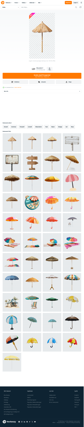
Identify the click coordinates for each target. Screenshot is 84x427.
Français (75, 404)
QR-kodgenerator (8, 414)
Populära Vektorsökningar (34, 402)
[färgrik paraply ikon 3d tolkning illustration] (32, 342)
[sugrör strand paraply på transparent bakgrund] (12, 182)
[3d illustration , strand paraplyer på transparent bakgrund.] (32, 322)
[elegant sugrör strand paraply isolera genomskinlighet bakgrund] (52, 262)
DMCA (28, 397)
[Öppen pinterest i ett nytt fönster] (27, 421)
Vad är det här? (17, 87)
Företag (6, 402)
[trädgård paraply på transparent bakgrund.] (52, 302)
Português (76, 400)
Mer (39, 2)
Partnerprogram (31, 400)
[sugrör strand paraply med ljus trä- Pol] (12, 142)
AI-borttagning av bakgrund (11, 412)
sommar (13, 127)
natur (53, 127)
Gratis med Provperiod (41, 75)
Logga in (74, 2)
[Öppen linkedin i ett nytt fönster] (24, 421)
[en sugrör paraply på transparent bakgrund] (52, 162)
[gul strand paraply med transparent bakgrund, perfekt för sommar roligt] (52, 182)
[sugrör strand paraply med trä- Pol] (32, 142)
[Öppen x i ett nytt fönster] (32, 421)
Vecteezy (6, 397)
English (75, 395)
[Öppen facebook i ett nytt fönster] (19, 421)
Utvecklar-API (7, 407)
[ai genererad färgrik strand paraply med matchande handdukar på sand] (12, 242)
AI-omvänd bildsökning (10, 409)
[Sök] (75, 7)
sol (66, 127)
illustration (38, 127)
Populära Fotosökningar (33, 404)
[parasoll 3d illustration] (12, 342)
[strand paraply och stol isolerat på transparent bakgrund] (72, 222)
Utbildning (7, 404)
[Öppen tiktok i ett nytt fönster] (29, 421)
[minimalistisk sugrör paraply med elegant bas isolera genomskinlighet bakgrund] (72, 262)
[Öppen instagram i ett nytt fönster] (21, 421)
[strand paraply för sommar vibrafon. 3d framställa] (72, 302)
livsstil (30, 127)
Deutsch (75, 402)
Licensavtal (30, 395)
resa (72, 127)
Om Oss (51, 400)
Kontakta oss (52, 397)
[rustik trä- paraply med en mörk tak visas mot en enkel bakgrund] (72, 322)
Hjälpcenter (52, 395)
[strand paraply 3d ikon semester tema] (32, 202)
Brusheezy (6, 395)
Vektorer (8, 2)
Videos (24, 2)
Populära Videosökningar (34, 407)
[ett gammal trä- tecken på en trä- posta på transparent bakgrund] (72, 142)
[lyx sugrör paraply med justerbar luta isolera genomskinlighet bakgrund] (32, 262)
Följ (49, 69)
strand (6, 127)
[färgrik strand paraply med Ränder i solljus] (72, 282)
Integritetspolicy (60, 422)
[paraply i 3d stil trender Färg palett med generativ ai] (52, 202)
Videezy (6, 400)
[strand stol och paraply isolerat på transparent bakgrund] (32, 302)
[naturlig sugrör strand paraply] (52, 142)
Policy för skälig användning (72, 422)
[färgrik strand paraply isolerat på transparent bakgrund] (32, 182)
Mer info (6, 91)
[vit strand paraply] (52, 282)
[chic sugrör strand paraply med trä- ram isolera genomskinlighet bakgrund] (12, 202)
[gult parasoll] (12, 362)
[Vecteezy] (2, 2)
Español (75, 397)
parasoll (22, 127)
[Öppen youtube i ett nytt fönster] (35, 421)
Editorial (32, 2)
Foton (16, 2)
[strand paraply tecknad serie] (72, 182)
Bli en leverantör (53, 402)
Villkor (52, 422)
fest (46, 127)
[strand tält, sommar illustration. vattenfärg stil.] (12, 302)
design (60, 127)
